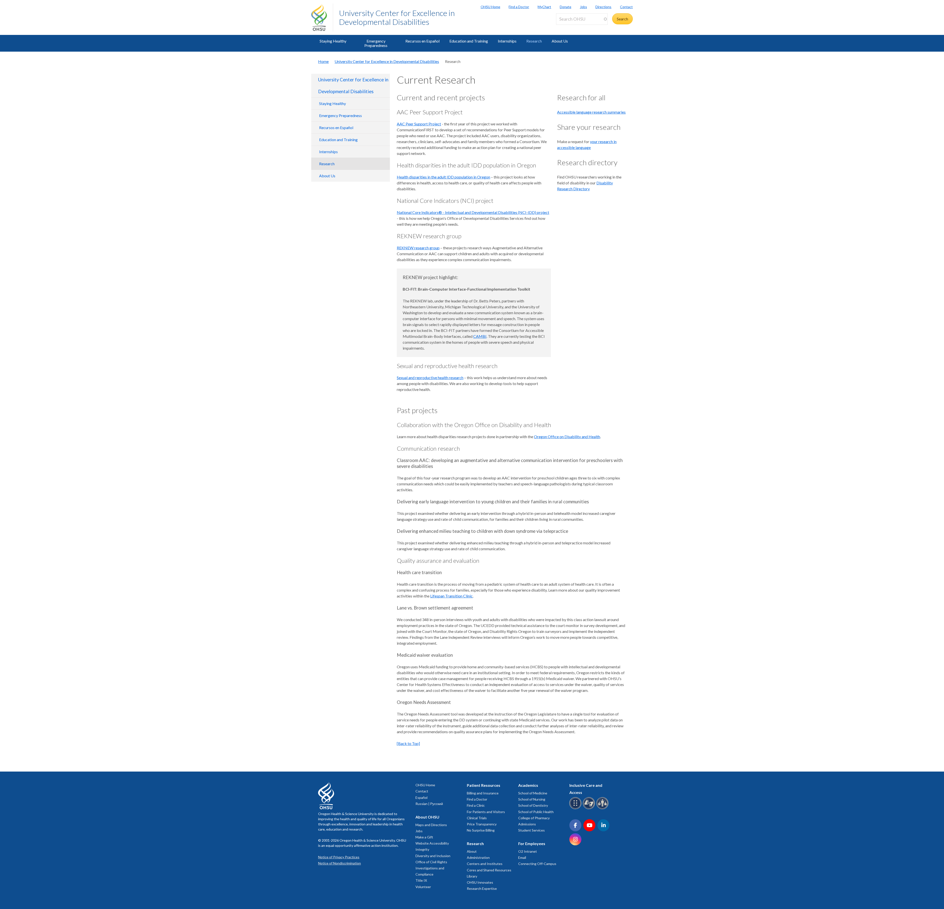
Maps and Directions (431, 825)
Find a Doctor (519, 7)
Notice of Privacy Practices (338, 857)
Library (472, 876)
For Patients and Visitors (486, 812)
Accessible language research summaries (591, 112)
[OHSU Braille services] (576, 808)
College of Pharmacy (534, 818)
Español (421, 797)
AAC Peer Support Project (419, 123)
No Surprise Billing (481, 830)
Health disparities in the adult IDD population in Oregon (443, 177)
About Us (560, 41)
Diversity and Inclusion (432, 856)
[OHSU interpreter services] (603, 808)
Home (323, 61)
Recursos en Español (422, 41)
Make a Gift (424, 837)
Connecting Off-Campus (537, 864)
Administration (478, 857)
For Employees (531, 843)
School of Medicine (532, 793)
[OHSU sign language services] (589, 808)
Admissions (527, 824)
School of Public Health (536, 812)
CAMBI (480, 336)
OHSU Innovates (480, 882)
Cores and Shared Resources (489, 870)
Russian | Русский (429, 804)
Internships (507, 41)
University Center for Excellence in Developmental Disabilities (397, 17)
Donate (565, 7)
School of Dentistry (533, 805)
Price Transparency (482, 824)
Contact (626, 7)
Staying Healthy (333, 41)
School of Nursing (531, 799)
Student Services (531, 830)
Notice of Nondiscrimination (339, 863)
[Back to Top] (408, 743)
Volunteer (423, 887)
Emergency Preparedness (375, 43)
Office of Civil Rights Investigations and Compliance (431, 868)
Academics (528, 785)
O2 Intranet (527, 851)
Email (522, 857)
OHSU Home (490, 7)
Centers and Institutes (484, 864)
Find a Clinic (476, 805)
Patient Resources (483, 785)
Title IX (421, 880)
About (472, 851)
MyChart (544, 7)
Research (534, 41)
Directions (603, 7)
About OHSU (427, 817)
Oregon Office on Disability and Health (567, 436)
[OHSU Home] (322, 17)
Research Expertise (482, 888)
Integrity (422, 849)
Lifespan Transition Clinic (451, 596)
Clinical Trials (477, 818)
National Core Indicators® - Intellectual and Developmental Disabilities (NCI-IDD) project (473, 212)
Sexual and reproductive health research (430, 377)
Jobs (583, 7)
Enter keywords (571, 27)
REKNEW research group (418, 247)
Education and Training (468, 41)
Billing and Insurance (483, 793)
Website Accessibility (432, 843)
